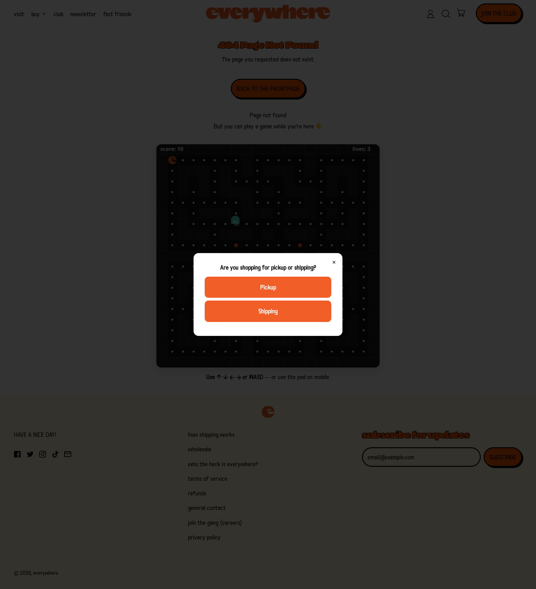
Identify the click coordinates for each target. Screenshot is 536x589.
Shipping (268, 311)
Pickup (268, 287)
